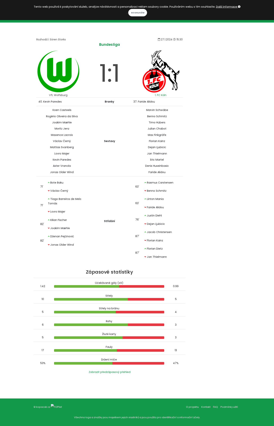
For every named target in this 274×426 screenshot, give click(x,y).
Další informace (227, 7)
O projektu (192, 407)
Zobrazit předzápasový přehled (109, 372)
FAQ (215, 407)
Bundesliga (109, 44)
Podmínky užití (229, 407)
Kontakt (205, 407)
